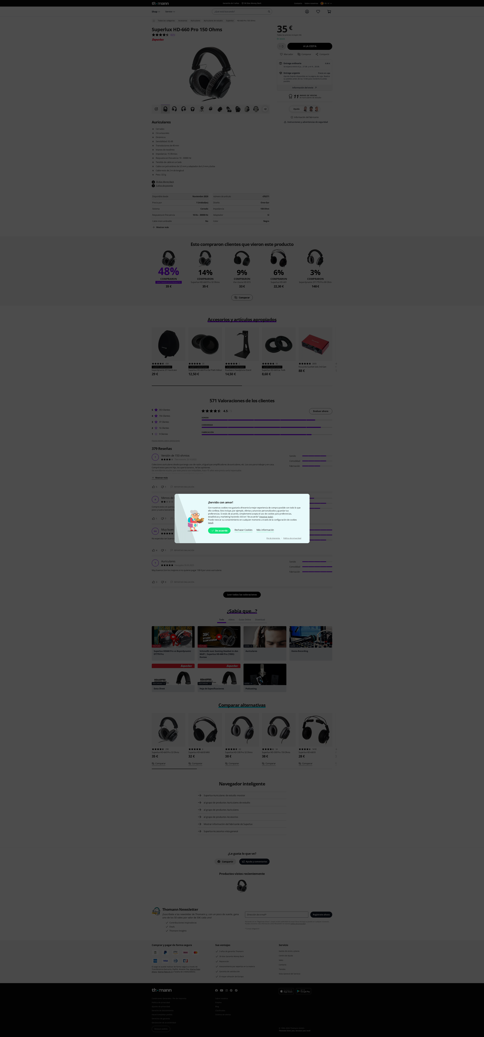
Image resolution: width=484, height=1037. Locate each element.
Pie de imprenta (273, 538)
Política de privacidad (292, 538)
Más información (265, 529)
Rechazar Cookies (243, 529)
